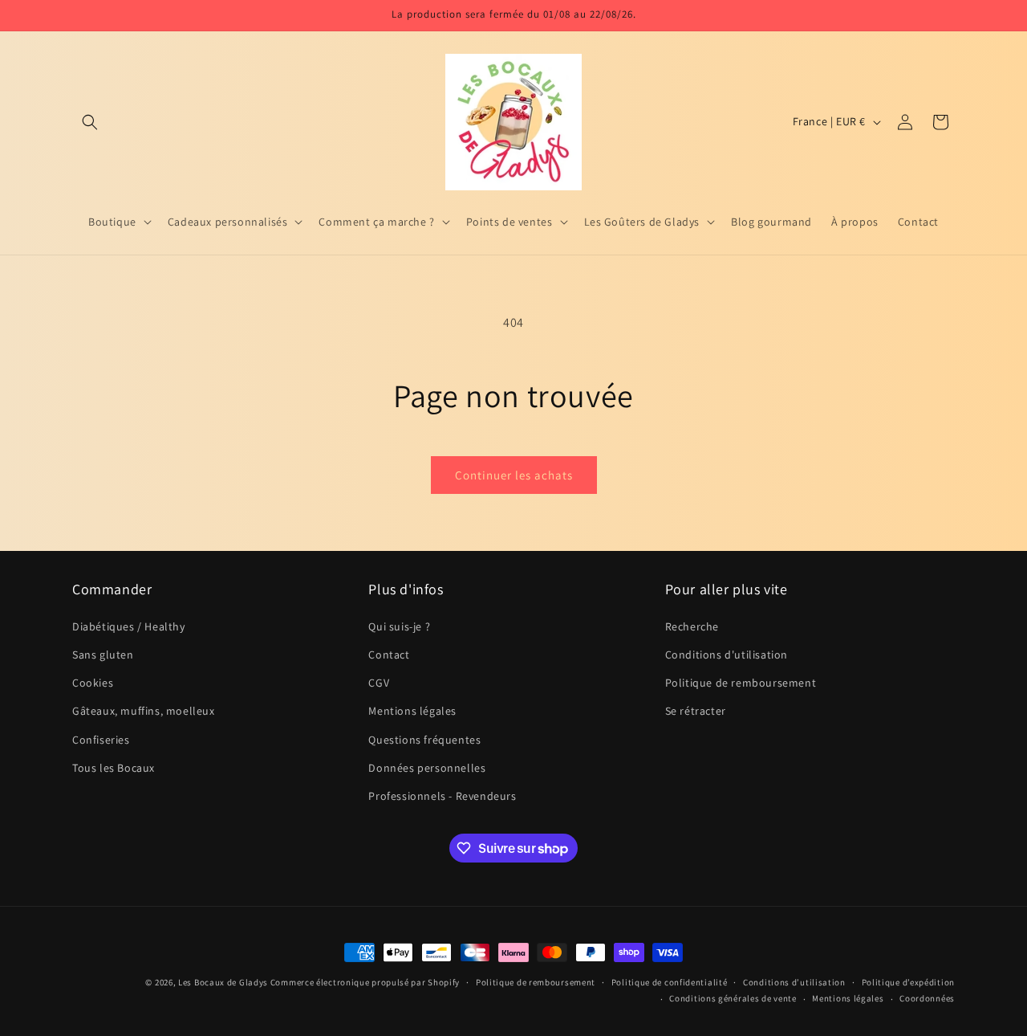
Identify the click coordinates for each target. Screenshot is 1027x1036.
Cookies (92, 682)
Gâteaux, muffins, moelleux (143, 710)
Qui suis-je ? (399, 625)
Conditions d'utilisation (726, 653)
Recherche (692, 625)
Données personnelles (426, 767)
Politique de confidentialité (669, 982)
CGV (378, 682)
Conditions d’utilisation (794, 982)
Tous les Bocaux (113, 767)
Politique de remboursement (741, 682)
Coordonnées (927, 998)
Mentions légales (412, 710)
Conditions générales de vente (732, 998)
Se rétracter (695, 710)
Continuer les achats (514, 475)
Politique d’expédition (908, 982)
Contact (388, 653)
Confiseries (101, 739)
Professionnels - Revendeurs (442, 795)
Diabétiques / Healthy (128, 625)
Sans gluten (103, 653)
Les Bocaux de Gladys (223, 982)
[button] (90, 122)
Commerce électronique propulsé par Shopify (365, 982)
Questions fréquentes (424, 739)
